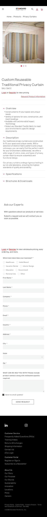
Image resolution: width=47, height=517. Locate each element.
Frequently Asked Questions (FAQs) (19, 436)
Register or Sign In (12, 460)
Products (17, 16)
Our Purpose (10, 476)
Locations (9, 489)
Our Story (9, 473)
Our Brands (9, 480)
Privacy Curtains (30, 16)
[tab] (21, 66)
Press (7, 493)
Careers (8, 496)
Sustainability (10, 483)
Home (9, 16)
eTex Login (9, 453)
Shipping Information (13, 446)
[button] (37, 9)
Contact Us (9, 449)
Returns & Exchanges (14, 443)
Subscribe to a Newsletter (16, 464)
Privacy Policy (9, 505)
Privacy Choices (30, 505)
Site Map (26, 506)
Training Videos (11, 440)
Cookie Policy (19, 505)
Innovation (9, 486)
